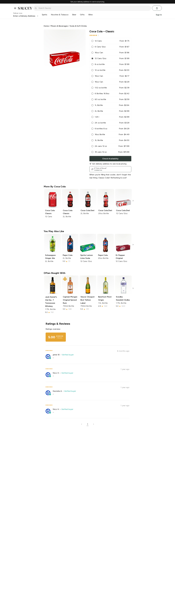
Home (46, 26)
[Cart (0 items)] (157, 8)
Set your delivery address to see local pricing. (87, 2)
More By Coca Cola (55, 186)
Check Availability (110, 159)
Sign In (159, 15)
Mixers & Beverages (59, 26)
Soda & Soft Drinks (78, 26)
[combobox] (94, 8)
